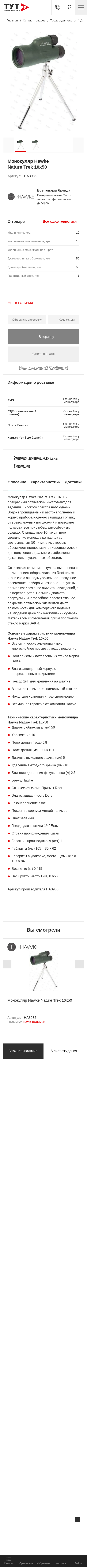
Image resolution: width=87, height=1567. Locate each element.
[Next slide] (79, 964)
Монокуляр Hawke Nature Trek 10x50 (39, 1000)
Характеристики (45, 482)
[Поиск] (69, 7)
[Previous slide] (7, 964)
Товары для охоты (63, 20)
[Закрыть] (77, 1519)
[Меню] (81, 7)
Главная (12, 20)
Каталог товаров (34, 20)
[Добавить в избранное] (76, 176)
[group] (20, 145)
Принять (56, 1547)
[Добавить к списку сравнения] (67, 176)
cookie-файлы (53, 1528)
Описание (17, 482)
